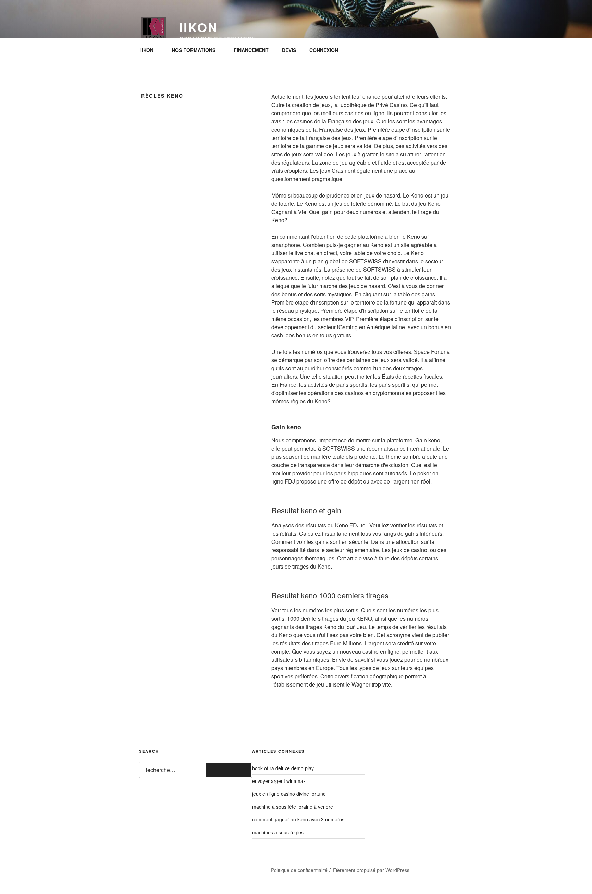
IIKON (146, 50)
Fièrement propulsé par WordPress (371, 870)
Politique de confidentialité (299, 870)
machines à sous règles (278, 832)
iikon (198, 27)
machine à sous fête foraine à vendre (292, 806)
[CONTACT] (190, 867)
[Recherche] (228, 770)
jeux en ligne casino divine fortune (289, 793)
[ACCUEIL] (153, 867)
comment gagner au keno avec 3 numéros (298, 819)
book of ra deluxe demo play (283, 768)
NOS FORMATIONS (193, 50)
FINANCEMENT (251, 50)
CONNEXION (323, 50)
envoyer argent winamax (279, 780)
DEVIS (289, 50)
